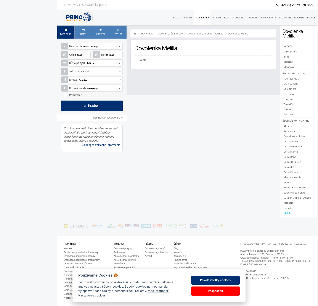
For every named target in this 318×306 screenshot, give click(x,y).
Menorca (289, 66)
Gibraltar (288, 208)
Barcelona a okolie (294, 136)
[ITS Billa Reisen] (157, 227)
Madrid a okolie (292, 177)
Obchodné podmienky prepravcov (82, 260)
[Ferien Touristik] (132, 227)
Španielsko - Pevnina (296, 120)
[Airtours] (79, 227)
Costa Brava (290, 156)
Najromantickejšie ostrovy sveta (190, 267)
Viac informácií (158, 291)
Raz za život (180, 260)
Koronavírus (179, 256)
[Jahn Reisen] (170, 227)
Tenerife (288, 104)
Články (176, 243)
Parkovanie (119, 252)
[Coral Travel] (97, 227)
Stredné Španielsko (294, 192)
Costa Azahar (291, 141)
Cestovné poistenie (74, 267)
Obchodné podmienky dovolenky (81, 252)
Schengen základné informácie (101, 144)
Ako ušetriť (119, 263)
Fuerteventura (292, 78)
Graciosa (288, 114)
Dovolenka (202, 17)
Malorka (288, 61)
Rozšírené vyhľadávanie (106, 118)
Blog (176, 17)
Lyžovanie (285, 17)
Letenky (216, 17)
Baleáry (287, 46)
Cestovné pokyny (123, 248)
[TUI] (204, 227)
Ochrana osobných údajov (78, 263)
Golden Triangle (304, 17)
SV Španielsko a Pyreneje (298, 197)
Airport (148, 256)
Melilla (287, 213)
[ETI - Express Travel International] (120, 227)
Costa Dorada (291, 172)
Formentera (290, 51)
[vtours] (218, 227)
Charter (252, 17)
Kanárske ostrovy (294, 73)
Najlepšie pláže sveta (184, 263)
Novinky (187, 17)
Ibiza (286, 56)
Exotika (228, 17)
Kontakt (68, 248)
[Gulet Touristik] (146, 227)
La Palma (289, 94)
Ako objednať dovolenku (126, 256)
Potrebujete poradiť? (124, 267)
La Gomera (290, 88)
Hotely (240, 17)
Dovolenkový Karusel (156, 252)
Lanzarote (289, 99)
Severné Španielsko (295, 187)
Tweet (142, 60)
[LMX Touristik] (183, 227)
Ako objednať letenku (125, 260)
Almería (288, 126)
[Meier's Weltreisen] (193, 227)
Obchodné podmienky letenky (79, 256)
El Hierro (288, 109)
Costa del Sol (291, 167)
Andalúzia (289, 131)
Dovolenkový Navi (155, 248)
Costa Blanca (291, 151)
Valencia (288, 202)
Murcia (287, 182)
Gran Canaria (291, 83)
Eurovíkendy (268, 17)
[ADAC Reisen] (66, 227)
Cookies (68, 294)
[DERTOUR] (111, 227)
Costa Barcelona (293, 146)
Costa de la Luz (292, 161)
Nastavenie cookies (92, 295)
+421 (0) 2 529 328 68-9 (295, 5)
